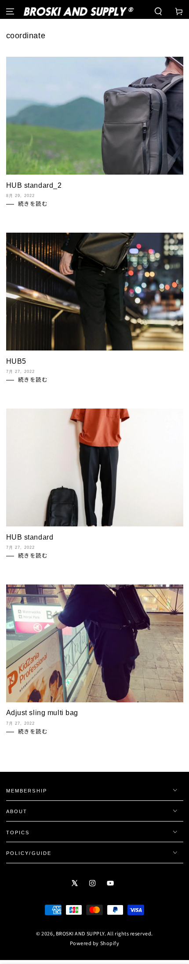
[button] (158, 11)
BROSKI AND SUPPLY (80, 933)
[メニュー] (10, 11)
